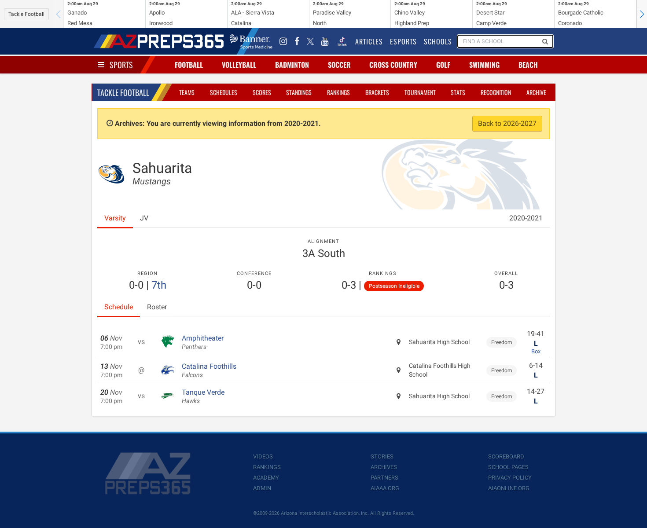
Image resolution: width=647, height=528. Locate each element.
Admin (262, 488)
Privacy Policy (510, 477)
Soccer (339, 64)
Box (535, 351)
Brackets (377, 92)
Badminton (292, 64)
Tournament (420, 92)
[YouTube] (325, 41)
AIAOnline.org (508, 488)
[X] (310, 41)
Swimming (484, 64)
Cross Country (393, 64)
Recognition (496, 92)
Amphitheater (203, 342)
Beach (528, 64)
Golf (443, 64)
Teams (187, 92)
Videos (263, 456)
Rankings (338, 92)
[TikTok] (342, 41)
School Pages (508, 467)
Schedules (223, 92)
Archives (384, 467)
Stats (458, 92)
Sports (121, 64)
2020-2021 (526, 218)
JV (144, 218)
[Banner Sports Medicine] (251, 41)
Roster (157, 307)
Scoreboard (506, 456)
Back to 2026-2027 (507, 123)
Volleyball (239, 64)
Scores (262, 92)
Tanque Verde (203, 396)
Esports (403, 41)
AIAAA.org (385, 488)
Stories (382, 456)
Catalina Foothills (209, 370)
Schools (438, 41)
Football (189, 64)
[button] (641, 14)
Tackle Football (26, 14)
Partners (384, 477)
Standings (299, 92)
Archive (536, 92)
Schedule (118, 307)
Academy (266, 477)
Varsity (115, 218)
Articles (369, 41)
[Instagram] (283, 41)
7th (158, 285)
